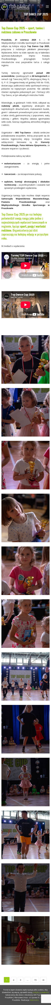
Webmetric (34, 1000)
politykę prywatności (41, 992)
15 (35, 980)
